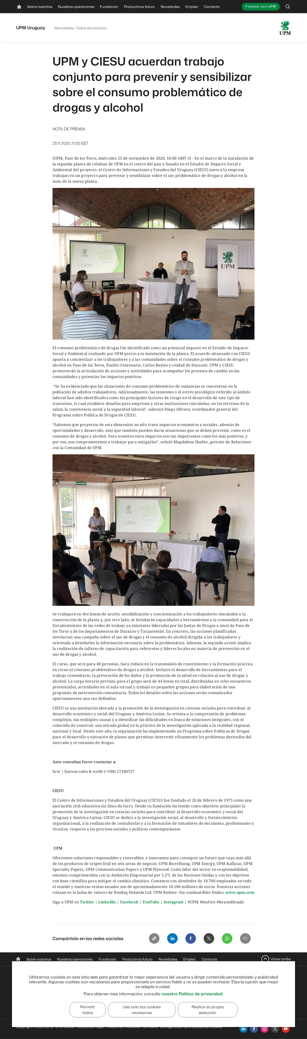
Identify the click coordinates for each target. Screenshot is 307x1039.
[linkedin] (243, 1029)
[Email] (245, 938)
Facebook (129, 902)
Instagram (173, 902)
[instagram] (264, 1029)
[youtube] (286, 1029)
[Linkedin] (172, 938)
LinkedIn (107, 902)
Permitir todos (87, 1009)
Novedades (64, 27)
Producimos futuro (137, 959)
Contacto (209, 959)
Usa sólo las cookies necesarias (142, 1009)
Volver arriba (281, 958)
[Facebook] (190, 938)
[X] (209, 938)
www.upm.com (239, 892)
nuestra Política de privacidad (192, 994)
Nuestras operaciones (75, 959)
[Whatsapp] (227, 938)
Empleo (189, 959)
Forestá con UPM (260, 6)
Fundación (107, 959)
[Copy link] (154, 938)
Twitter (87, 902)
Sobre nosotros (38, 959)
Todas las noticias (91, 27)
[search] (288, 6)
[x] (275, 1029)
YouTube (150, 902)
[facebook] (254, 1029)
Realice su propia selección (208, 1009)
